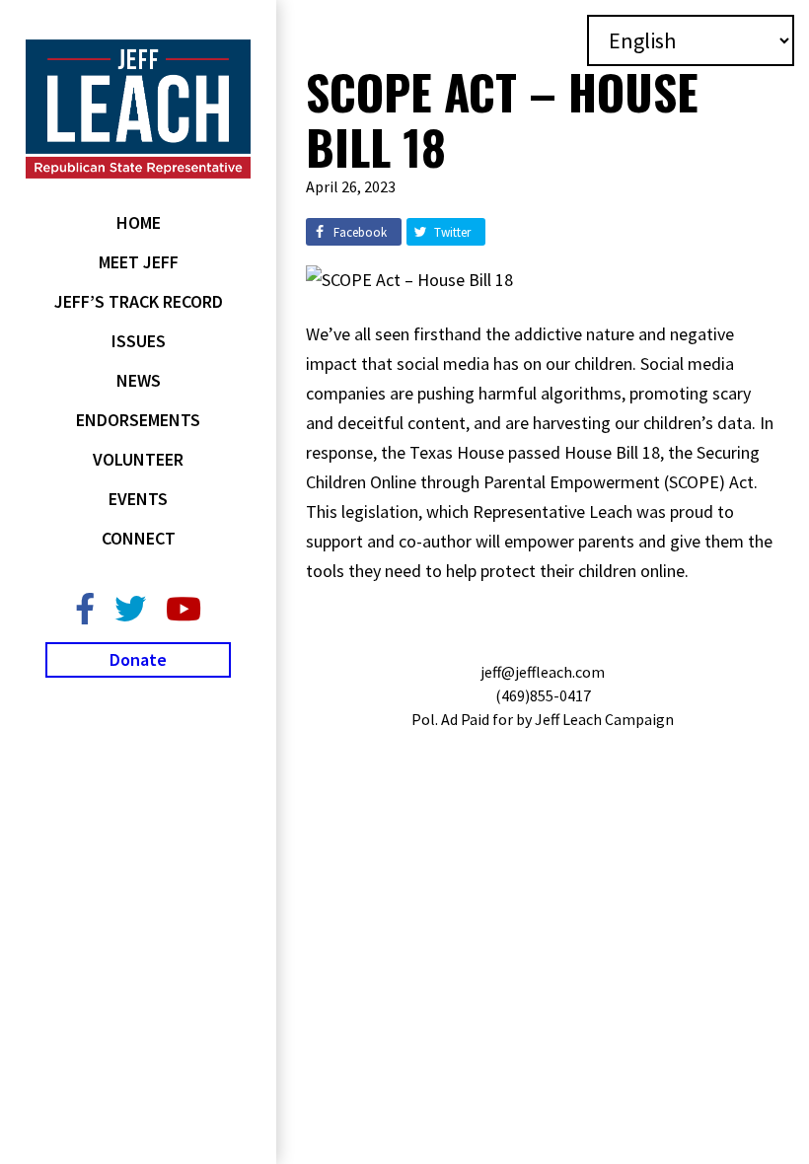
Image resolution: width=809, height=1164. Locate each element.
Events (138, 498)
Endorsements (138, 419)
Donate (138, 659)
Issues (138, 340)
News (138, 380)
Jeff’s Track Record (138, 301)
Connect (139, 538)
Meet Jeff (139, 262)
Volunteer (138, 459)
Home (138, 222)
